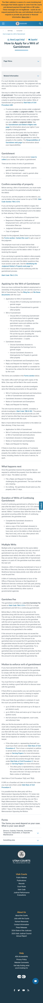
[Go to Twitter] (19, 990)
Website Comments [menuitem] (21, 962)
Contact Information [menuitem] (21, 925)
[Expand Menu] (3, 23)
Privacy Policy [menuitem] (21, 959)
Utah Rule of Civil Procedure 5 (21, 761)
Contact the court (22, 238)
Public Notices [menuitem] (21, 878)
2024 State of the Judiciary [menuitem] (22, 931)
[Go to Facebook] (14, 990)
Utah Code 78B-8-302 (24, 411)
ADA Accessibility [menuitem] (21, 956)
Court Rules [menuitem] (21, 887)
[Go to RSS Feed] (28, 990)
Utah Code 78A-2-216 (10, 275)
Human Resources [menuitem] (21, 922)
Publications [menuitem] (21, 881)
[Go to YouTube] (24, 990)
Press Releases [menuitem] (21, 928)
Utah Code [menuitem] (21, 890)
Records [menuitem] (22, 884)
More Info (25, 17)
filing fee (26, 292)
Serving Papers (18, 753)
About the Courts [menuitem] (21, 916)
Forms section (9, 238)
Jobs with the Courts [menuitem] (21, 919)
